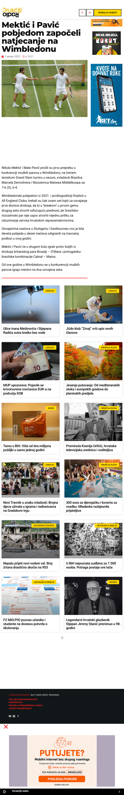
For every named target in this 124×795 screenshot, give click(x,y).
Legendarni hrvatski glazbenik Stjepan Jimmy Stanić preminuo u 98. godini (93, 624)
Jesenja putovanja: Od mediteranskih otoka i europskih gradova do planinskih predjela (93, 389)
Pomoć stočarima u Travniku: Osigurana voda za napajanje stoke (91, 743)
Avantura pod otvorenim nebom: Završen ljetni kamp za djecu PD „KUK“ (89, 685)
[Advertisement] (45, 141)
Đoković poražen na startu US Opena (29, 681)
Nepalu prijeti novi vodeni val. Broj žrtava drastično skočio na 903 (27, 565)
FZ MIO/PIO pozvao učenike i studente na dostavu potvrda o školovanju (25, 624)
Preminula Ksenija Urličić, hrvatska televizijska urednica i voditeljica (91, 448)
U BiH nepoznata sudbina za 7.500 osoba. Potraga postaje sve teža (91, 565)
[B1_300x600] (106, 125)
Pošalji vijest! (107, 12)
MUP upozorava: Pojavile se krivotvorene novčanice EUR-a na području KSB (27, 389)
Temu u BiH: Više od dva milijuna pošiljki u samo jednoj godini (27, 448)
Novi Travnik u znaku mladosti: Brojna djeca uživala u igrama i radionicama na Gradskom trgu (30, 507)
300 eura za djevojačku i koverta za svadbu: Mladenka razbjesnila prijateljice (91, 507)
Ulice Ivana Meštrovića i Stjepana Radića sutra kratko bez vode (27, 331)
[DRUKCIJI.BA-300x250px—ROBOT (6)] (106, 53)
